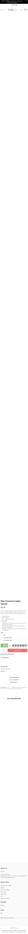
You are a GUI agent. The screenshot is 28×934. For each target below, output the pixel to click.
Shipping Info (6, 657)
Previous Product (14, 677)
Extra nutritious (18, 687)
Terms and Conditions (5, 889)
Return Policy (3, 892)
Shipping (3, 671)
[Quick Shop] (25, 736)
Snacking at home (4, 688)
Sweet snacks (19, 688)
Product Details (5, 669)
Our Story (3, 871)
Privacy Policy (3, 894)
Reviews (2, 905)
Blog (1, 913)
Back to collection (14, 679)
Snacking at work (12, 688)
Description (4, 666)
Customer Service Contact (6, 885)
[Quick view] (25, 707)
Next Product (13, 682)
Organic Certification (5, 898)
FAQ (1, 896)
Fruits (23, 687)
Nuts (25, 687)
